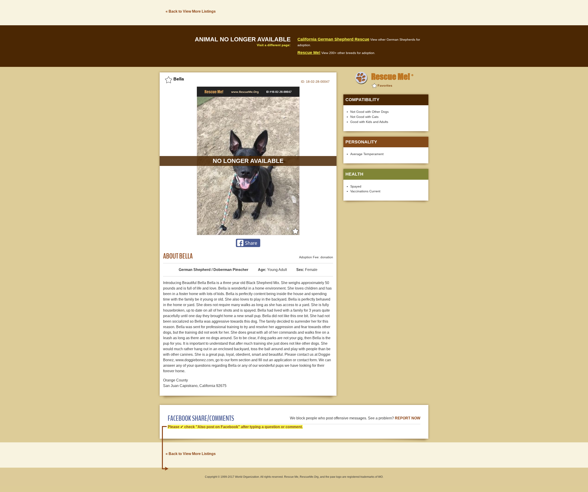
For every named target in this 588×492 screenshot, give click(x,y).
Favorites (385, 85)
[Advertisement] (344, 12)
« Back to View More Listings (191, 11)
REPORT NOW (407, 418)
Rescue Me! (308, 52)
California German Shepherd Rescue (333, 39)
